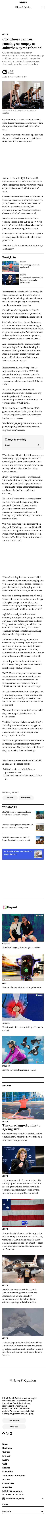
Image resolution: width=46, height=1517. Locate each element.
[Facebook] (3, 1433)
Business (6, 792)
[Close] (42, 1498)
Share (10, 798)
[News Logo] (23, 7)
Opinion (6, 1452)
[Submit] (37, 445)
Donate (14, 1427)
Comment (26, 798)
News (5, 1444)
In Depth (6, 1456)
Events (5, 1460)
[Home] (23, 2)
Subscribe (14, 1420)
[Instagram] (7, 1433)
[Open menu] (43, 7)
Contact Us (8, 1483)
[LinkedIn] (11, 1433)
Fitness (15, 792)
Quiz (4, 1464)
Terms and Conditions (13, 1475)
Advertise (7, 1487)
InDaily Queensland (12, 1491)
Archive (6, 1479)
